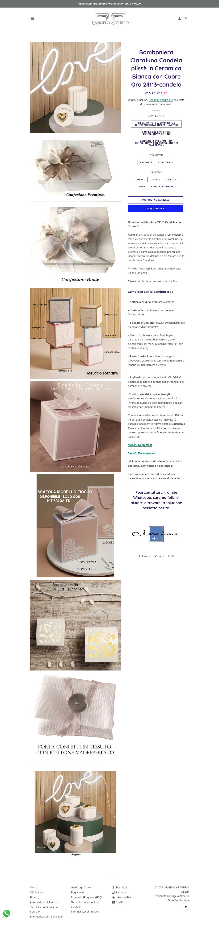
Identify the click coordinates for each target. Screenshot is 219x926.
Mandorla (145, 162)
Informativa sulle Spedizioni (46, 916)
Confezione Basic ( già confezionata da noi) (156, 133)
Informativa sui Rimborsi (44, 902)
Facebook (121, 887)
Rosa (142, 186)
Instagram (121, 892)
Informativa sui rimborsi (85, 911)
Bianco (141, 179)
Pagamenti (77, 892)
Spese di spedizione (161, 99)
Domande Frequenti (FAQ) (86, 897)
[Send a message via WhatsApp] (7, 913)
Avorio (155, 179)
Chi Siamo (36, 892)
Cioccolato (165, 162)
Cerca (33, 887)
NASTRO (156, 172)
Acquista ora (155, 208)
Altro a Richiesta (162, 186)
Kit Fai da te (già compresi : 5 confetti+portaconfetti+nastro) (156, 124)
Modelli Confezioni (140, 444)
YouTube (120, 902)
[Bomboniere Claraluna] (155, 548)
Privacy (34, 897)
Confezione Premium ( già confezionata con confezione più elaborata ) (156, 143)
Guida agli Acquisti (82, 887)
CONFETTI (156, 155)
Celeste (171, 179)
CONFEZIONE (156, 115)
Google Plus (124, 897)
